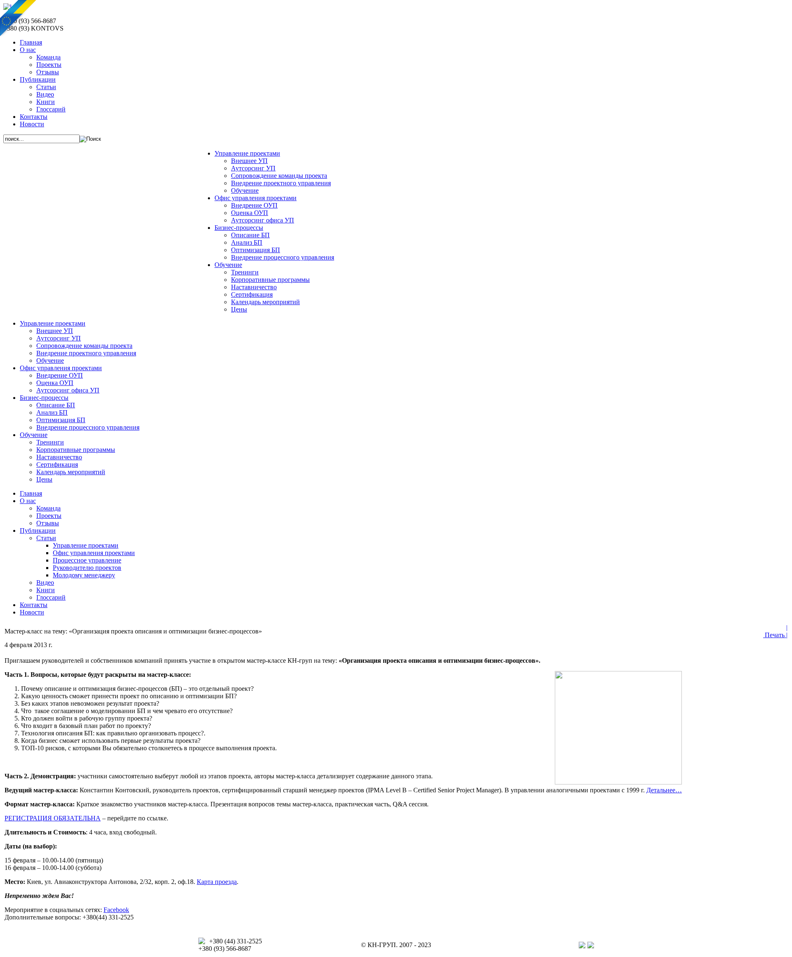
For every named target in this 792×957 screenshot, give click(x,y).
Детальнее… (664, 790)
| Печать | (775, 631)
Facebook (116, 909)
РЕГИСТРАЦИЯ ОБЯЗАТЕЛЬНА (53, 818)
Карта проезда (217, 881)
